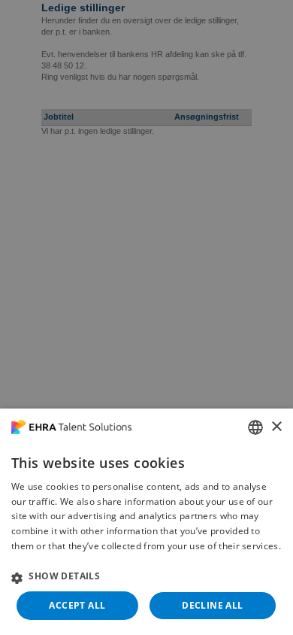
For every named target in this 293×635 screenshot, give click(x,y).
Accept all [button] (77, 605)
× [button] (276, 427)
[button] (146, 577)
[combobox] (255, 427)
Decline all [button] (212, 605)
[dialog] (146, 522)
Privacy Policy (41, 560)
